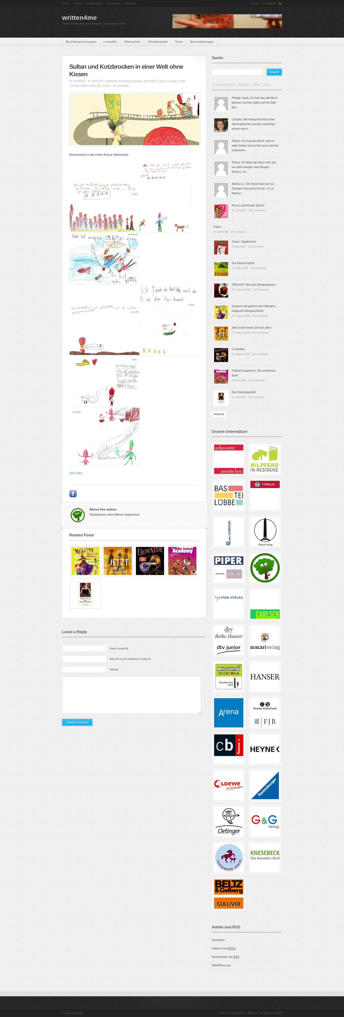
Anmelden (218, 940)
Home (66, 3)
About (78, 3)
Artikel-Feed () (224, 948)
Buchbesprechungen (81, 41)
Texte (179, 41)
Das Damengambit (244, 392)
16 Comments (259, 268)
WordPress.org (221, 965)
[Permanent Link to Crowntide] (150, 575)
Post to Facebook (73, 493)
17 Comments (256, 246)
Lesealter (110, 41)
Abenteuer (111, 80)
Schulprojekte (158, 41)
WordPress (238, 1012)
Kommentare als (225, 957)
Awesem (269, 1012)
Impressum (114, 3)
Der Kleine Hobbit (243, 263)
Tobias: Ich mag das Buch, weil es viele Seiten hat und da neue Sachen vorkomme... (255, 145)
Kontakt (130, 3)
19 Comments (239, 231)
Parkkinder (79, 80)
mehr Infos (76, 473)
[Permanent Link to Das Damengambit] (85, 607)
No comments (121, 85)
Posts (254, 3)
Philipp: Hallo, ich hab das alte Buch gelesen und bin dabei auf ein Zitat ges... (255, 102)
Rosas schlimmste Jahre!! (248, 205)
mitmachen (132, 41)
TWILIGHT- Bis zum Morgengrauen (254, 284)
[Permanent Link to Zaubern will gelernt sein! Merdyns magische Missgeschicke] (85, 575)
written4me (79, 17)
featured (219, 414)
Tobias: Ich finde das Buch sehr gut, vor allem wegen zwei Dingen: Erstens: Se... (254, 167)
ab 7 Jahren (103, 85)
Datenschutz (94, 3)
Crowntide (238, 349)
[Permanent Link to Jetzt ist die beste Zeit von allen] (117, 575)
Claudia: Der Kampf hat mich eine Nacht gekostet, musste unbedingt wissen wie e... (253, 124)
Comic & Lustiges (168, 80)
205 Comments (257, 210)
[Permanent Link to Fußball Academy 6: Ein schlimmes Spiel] (182, 575)
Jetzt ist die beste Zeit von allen (251, 327)
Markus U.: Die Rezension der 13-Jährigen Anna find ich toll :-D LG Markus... (253, 188)
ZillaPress (253, 1012)
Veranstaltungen (202, 41)
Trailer (217, 227)
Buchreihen (150, 80)
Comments (269, 3)
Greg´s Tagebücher (244, 241)
